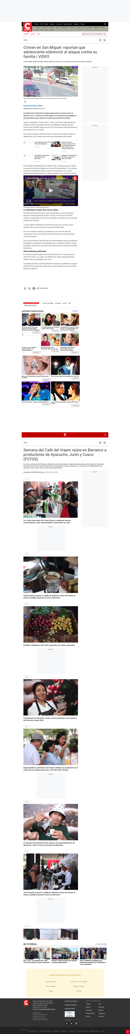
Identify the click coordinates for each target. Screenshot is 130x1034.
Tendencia (76, 24)
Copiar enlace (43, 288)
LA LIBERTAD (89, 27)
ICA (84, 27)
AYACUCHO (45, 27)
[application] (50, 190)
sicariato (64, 303)
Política (36, 24)
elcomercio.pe (33, 1031)
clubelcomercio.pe (44, 1031)
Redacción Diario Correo (32, 105)
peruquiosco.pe (94, 1031)
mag (102, 1031)
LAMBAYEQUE (97, 27)
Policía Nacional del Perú (30, 305)
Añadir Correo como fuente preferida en (94, 34)
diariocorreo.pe (82, 1031)
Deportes (52, 24)
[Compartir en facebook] (100, 40)
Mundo (46, 24)
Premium (101, 1016)
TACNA (46, 30)
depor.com (64, 1031)
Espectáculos (68, 24)
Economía (59, 24)
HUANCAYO (72, 27)
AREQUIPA (38, 27)
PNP (69, 303)
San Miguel (58, 303)
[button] (50, 190)
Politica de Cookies (70, 1008)
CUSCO (57, 27)
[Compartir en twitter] (104, 40)
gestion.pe (56, 1031)
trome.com (72, 1031)
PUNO (42, 30)
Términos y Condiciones (71, 1001)
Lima (25, 40)
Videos (82, 24)
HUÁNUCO (79, 27)
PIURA (37, 30)
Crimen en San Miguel (48, 303)
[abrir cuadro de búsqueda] (105, 24)
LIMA (103, 27)
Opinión (100, 1010)
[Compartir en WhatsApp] (33, 288)
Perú (41, 24)
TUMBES (52, 30)
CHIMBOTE (51, 27)
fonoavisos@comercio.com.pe (47, 1009)
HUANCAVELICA (64, 27)
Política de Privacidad (70, 1004)
